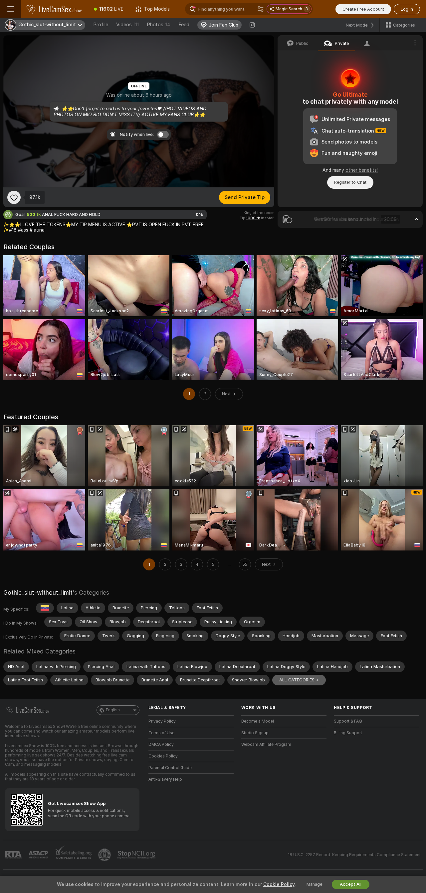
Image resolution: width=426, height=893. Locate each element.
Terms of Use (161, 733)
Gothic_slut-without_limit (38, 592)
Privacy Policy (162, 721)
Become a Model (257, 721)
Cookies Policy (163, 756)
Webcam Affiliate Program (266, 744)
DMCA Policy (161, 744)
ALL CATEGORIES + (299, 679)
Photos (158, 25)
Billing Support (348, 733)
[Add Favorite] (14, 197)
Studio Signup (255, 733)
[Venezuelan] (45, 608)
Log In (407, 9)
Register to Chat (350, 182)
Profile (100, 25)
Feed (183, 25)
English (113, 710)
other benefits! (361, 170)
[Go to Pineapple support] (105, 854)
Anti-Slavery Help (165, 779)
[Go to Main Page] (54, 9)
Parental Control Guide (170, 767)
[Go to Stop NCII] (137, 855)
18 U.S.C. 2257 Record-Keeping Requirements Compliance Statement (354, 854)
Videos (127, 25)
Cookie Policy (279, 884)
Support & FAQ (348, 721)
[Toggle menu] (10, 9)
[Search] (260, 9)
